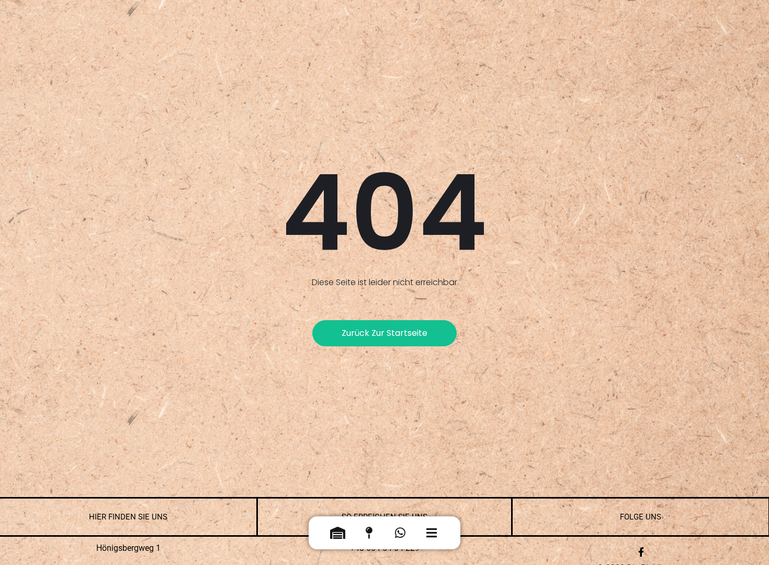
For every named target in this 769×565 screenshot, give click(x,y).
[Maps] (368, 535)
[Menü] (431, 535)
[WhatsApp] (400, 535)
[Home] (337, 535)
